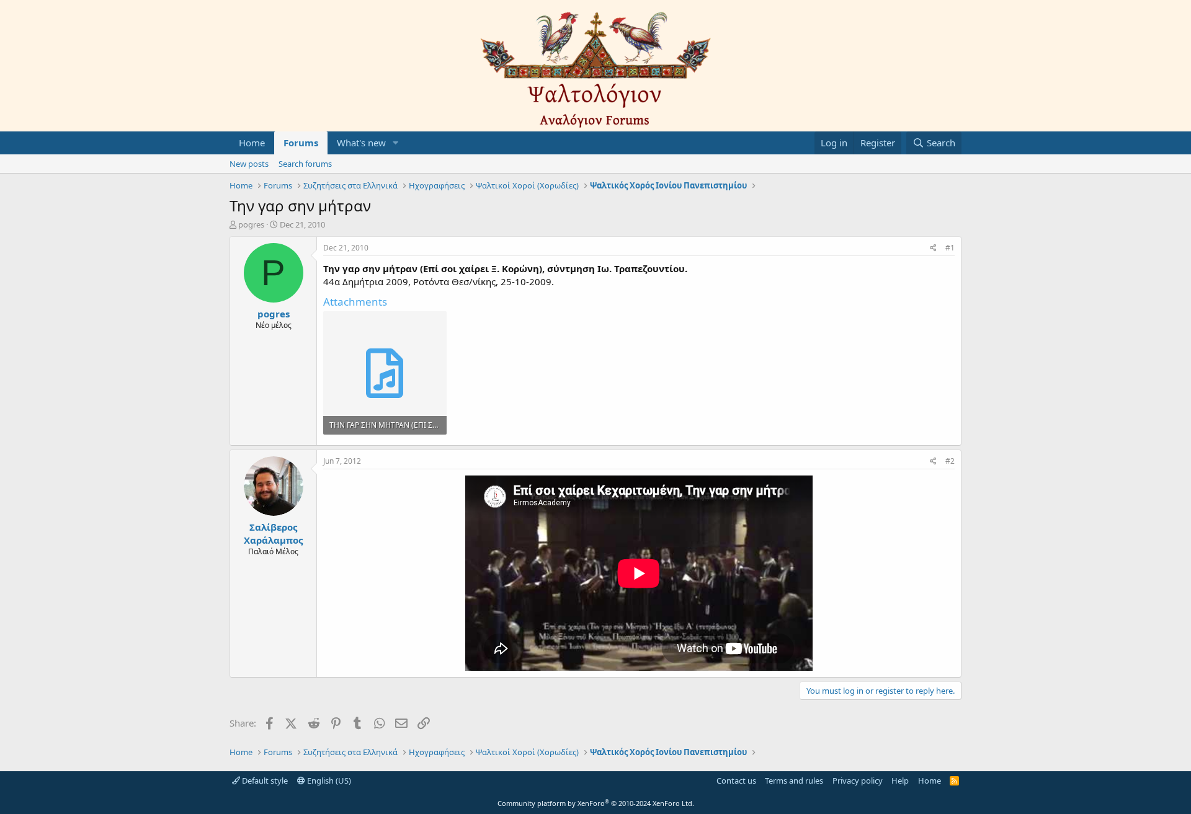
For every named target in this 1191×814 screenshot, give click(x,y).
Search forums (305, 163)
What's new (361, 142)
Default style (264, 780)
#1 (950, 247)
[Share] (933, 248)
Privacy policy (857, 780)
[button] (395, 142)
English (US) (328, 780)
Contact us (736, 780)
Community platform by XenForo (595, 803)
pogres (251, 224)
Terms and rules (794, 780)
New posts (249, 163)
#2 (950, 461)
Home (252, 142)
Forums (300, 142)
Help (900, 780)
